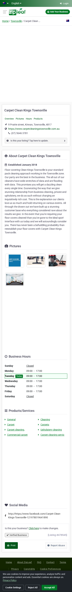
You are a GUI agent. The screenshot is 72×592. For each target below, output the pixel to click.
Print (12, 545)
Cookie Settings (13, 587)
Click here (34, 528)
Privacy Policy (9, 580)
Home (5, 21)
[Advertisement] (36, 63)
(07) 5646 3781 (19, 133)
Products (38, 118)
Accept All (49, 587)
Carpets (45, 424)
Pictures (20, 118)
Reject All (32, 587)
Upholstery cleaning (51, 429)
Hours (29, 118)
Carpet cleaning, (16, 429)
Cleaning (45, 419)
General (11, 419)
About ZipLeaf (24, 562)
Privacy (15, 569)
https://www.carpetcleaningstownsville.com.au (34, 128)
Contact (50, 562)
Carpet (11, 424)
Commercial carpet (17, 434)
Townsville (16, 21)
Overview (9, 118)
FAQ (39, 562)
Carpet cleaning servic (52, 434)
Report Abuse (57, 545)
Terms (63, 562)
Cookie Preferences (50, 569)
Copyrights (29, 569)
